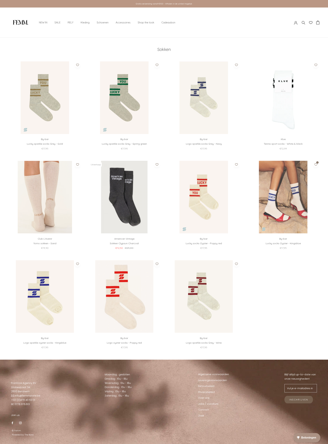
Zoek (201, 415)
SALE (57, 22)
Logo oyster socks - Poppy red (124, 342)
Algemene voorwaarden (213, 374)
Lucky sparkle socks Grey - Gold (45, 143)
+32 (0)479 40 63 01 (23, 400)
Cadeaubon (168, 22)
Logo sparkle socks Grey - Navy (204, 143)
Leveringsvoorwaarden (212, 380)
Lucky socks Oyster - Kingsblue (283, 243)
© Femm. (16, 430)
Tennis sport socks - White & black (283, 143)
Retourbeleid (206, 386)
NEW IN (43, 22)
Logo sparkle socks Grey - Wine (204, 342)
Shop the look (146, 22)
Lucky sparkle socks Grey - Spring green (124, 143)
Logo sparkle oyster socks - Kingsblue (44, 342)
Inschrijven (298, 399)
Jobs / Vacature (208, 404)
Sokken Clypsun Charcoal (124, 243)
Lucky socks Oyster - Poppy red (204, 243)
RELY (70, 22)
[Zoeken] (303, 22)
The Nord (28, 434)
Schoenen (102, 22)
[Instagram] (20, 423)
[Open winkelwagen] (317, 22)
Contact (203, 409)
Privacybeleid (206, 392)
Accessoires (123, 22)
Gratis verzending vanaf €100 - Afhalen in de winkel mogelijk (164, 3)
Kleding (85, 22)
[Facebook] (12, 423)
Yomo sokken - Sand (44, 243)
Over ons (203, 398)
